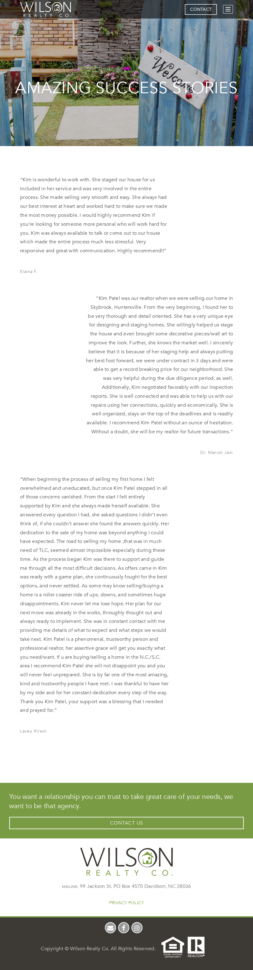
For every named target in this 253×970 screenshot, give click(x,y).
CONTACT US (126, 823)
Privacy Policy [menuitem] (126, 903)
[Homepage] (45, 9)
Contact (201, 9)
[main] (126, 384)
